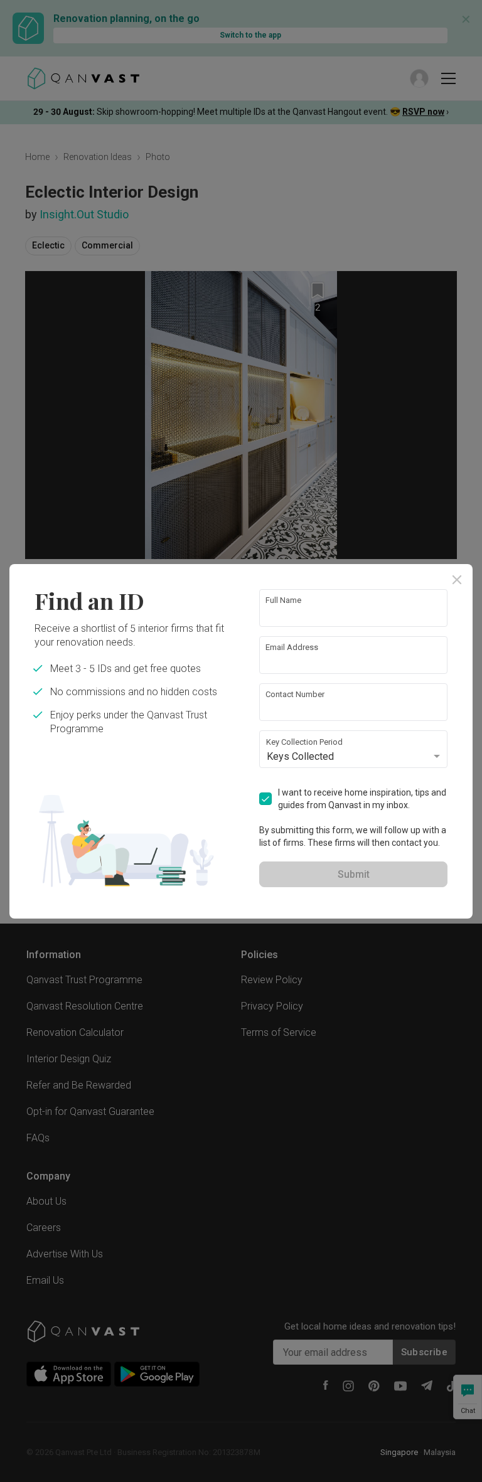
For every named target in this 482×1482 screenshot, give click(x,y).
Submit (354, 874)
